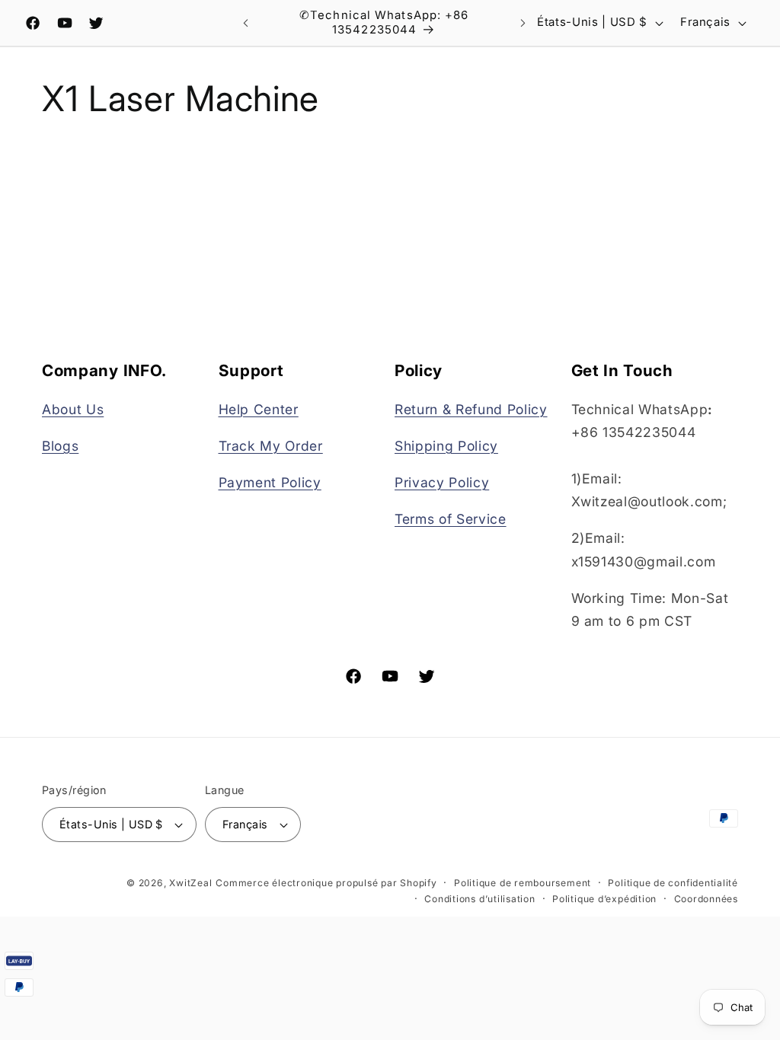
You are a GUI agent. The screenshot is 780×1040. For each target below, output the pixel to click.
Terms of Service (451, 519)
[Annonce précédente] (245, 23)
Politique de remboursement (522, 882)
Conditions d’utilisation (479, 898)
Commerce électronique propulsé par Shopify (326, 882)
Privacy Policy (442, 482)
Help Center (259, 409)
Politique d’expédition (604, 898)
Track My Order (271, 446)
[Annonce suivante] (522, 23)
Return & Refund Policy (471, 409)
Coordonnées (706, 898)
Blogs (60, 446)
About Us (73, 409)
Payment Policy (270, 482)
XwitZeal (190, 882)
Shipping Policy (446, 446)
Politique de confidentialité (673, 882)
